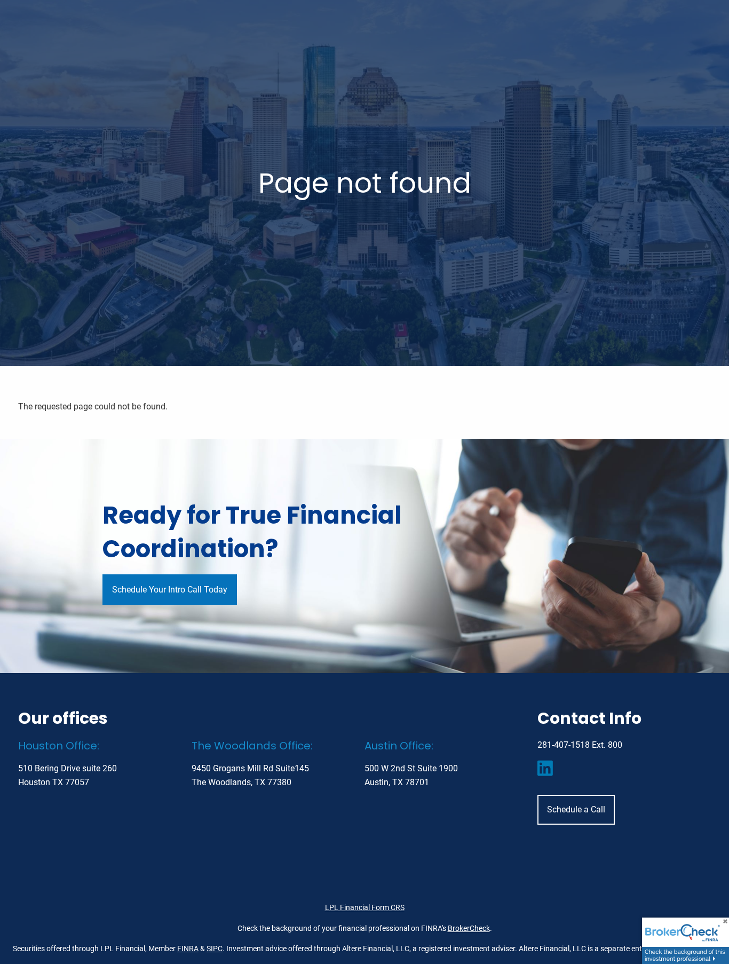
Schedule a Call (576, 809)
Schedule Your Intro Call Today (169, 589)
